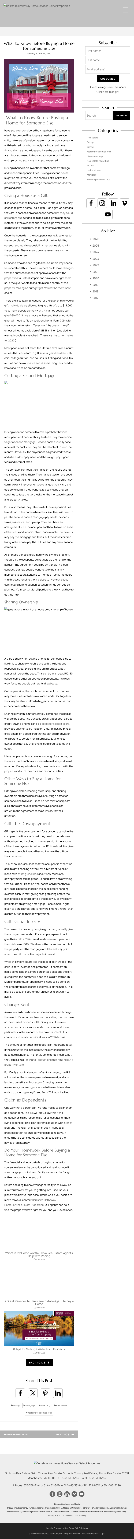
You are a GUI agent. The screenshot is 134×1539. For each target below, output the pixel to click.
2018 (95, 291)
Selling (90, 142)
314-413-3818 (72, 1485)
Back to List (38, 1362)
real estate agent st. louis (40, 1412)
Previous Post (18, 1434)
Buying (16, 1405)
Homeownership (95, 156)
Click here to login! (107, 92)
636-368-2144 (32, 1485)
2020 (95, 278)
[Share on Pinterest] (45, 1393)
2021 (95, 272)
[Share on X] (33, 1393)
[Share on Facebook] (20, 1393)
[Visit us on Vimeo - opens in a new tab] (124, 203)
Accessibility (68, 1515)
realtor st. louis (94, 170)
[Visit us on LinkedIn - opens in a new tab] (113, 203)
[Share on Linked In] (58, 1393)
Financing (45, 1405)
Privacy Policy (54, 1515)
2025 (95, 245)
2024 (95, 252)
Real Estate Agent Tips (98, 160)
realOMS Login (98, 1533)
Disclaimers (86, 1533)
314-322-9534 (91, 1485)
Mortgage (30, 1405)
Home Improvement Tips (98, 179)
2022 (95, 265)
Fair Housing (81, 1515)
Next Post (64, 1434)
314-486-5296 (112, 1485)
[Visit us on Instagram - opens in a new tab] (102, 203)
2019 (95, 285)
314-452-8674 (52, 1485)
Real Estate (61, 1405)
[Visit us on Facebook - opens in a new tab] (91, 203)
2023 (95, 259)
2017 (95, 298)
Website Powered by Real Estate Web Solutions (67, 1528)
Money (90, 165)
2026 (95, 239)
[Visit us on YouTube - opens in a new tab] (108, 214)
